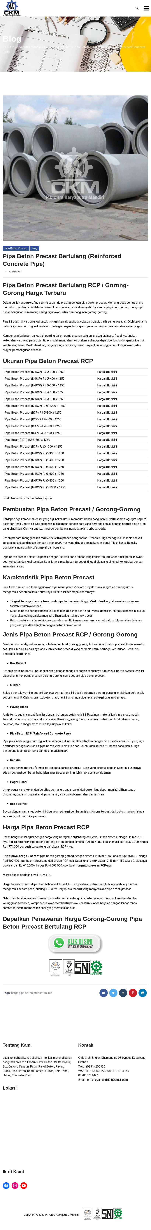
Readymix (64, 1062)
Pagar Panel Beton (42, 1066)
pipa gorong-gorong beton (47, 842)
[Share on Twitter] (113, 993)
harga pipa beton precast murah (31, 993)
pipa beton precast (94, 302)
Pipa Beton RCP (21, 733)
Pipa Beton (18, 1071)
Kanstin (24, 1066)
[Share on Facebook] (103, 993)
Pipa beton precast (15, 557)
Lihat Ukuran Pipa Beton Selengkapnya (27, 498)
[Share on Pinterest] (133, 993)
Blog (34, 248)
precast (21, 1062)
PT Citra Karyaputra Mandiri (64, 889)
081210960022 (95, 1071)
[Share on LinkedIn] (142, 993)
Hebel (6, 1075)
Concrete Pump (22, 1075)
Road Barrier (35, 1071)
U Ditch (48, 1071)
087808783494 (88, 1075)
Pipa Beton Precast (16, 248)
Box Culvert (10, 1066)
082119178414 (117, 1071)
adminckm (15, 271)
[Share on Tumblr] (123, 993)
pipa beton (24, 335)
